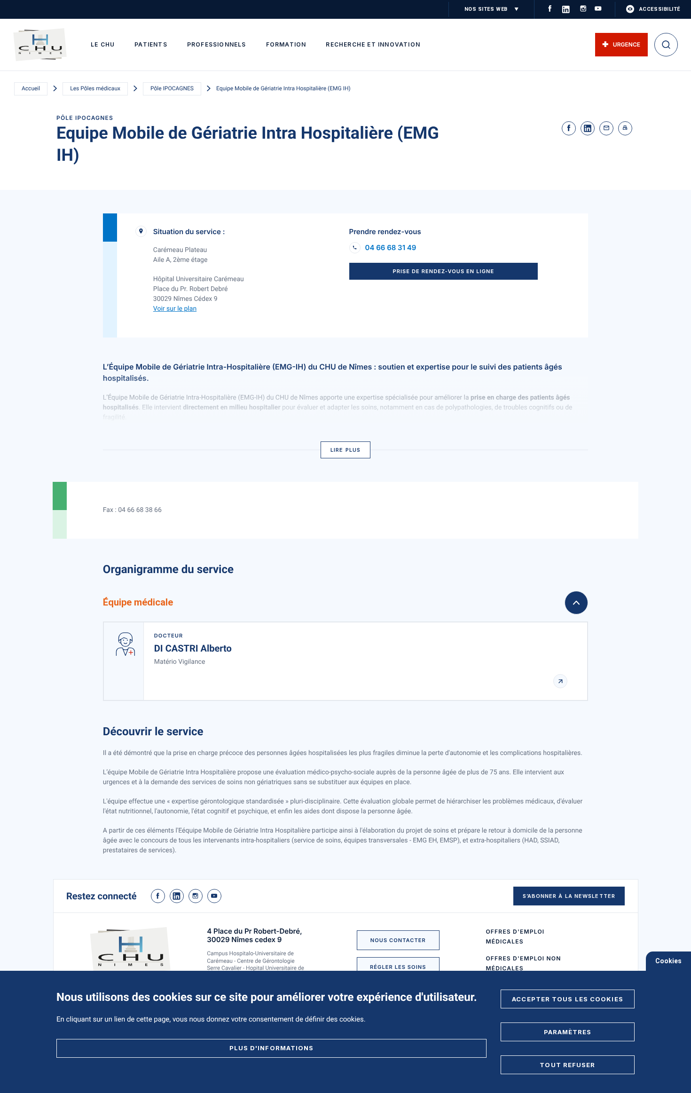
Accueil (31, 88)
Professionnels (216, 44)
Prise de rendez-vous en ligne (443, 271)
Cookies (668, 961)
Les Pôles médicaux (95, 88)
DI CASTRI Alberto (193, 648)
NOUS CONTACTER (398, 940)
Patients (150, 44)
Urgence (626, 44)
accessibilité (659, 9)
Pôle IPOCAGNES (172, 88)
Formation (286, 44)
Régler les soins (398, 967)
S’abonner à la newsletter (569, 896)
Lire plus (345, 450)
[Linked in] (588, 128)
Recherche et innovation (373, 44)
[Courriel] (606, 128)
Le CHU (103, 44)
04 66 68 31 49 (390, 248)
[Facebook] (569, 128)
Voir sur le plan (174, 309)
